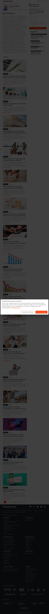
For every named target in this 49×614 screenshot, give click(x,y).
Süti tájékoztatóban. (16, 307)
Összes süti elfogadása (41, 312)
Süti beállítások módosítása (27, 312)
